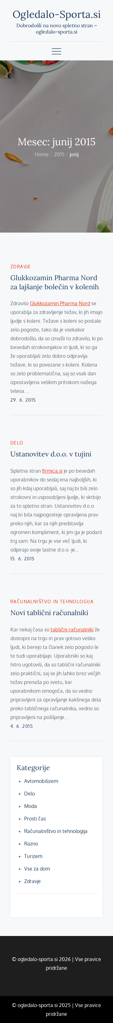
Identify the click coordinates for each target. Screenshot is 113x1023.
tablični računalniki (72, 629)
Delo (17, 442)
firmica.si (52, 471)
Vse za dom (37, 869)
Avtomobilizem (41, 781)
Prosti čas (35, 818)
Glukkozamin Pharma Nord (60, 303)
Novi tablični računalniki (49, 612)
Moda (30, 806)
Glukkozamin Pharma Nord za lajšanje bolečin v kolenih (54, 282)
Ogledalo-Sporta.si (57, 14)
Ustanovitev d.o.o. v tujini (50, 454)
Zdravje (20, 266)
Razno (31, 844)
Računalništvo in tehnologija (52, 601)
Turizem (33, 856)
